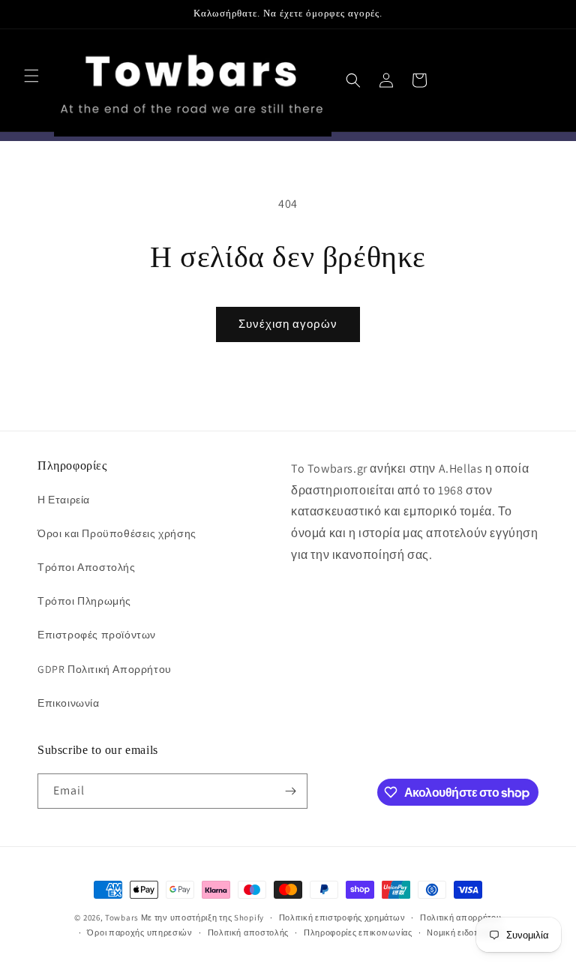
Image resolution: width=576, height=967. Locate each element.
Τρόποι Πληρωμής (84, 601)
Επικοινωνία (69, 703)
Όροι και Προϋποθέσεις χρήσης (117, 533)
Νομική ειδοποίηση (465, 932)
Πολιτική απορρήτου (461, 917)
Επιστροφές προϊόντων (97, 634)
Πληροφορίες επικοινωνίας (358, 932)
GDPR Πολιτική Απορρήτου (105, 669)
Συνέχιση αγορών (288, 324)
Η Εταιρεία (64, 499)
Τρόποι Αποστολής (87, 567)
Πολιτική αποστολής (249, 932)
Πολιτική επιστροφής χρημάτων (342, 917)
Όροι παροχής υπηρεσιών (139, 932)
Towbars (122, 917)
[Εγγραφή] (290, 791)
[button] (31, 75)
